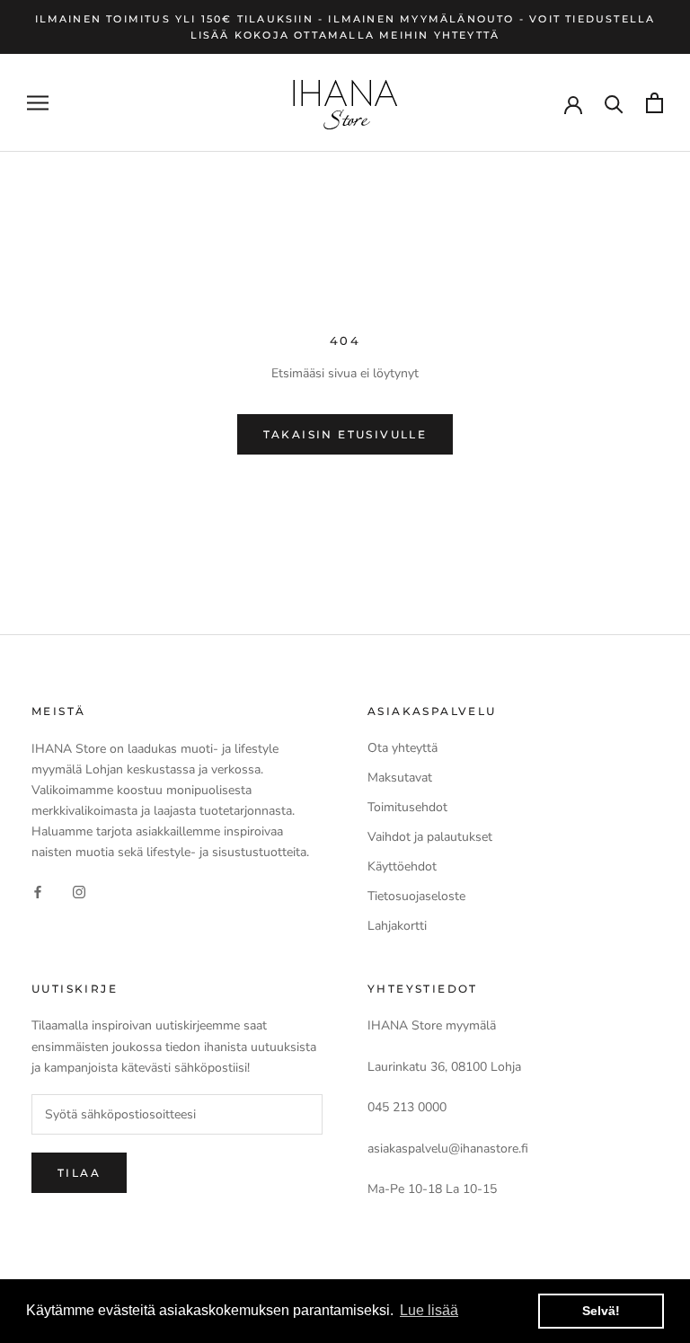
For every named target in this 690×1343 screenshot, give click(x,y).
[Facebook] (37, 890)
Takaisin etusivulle (345, 434)
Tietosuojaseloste (416, 896)
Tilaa (79, 1173)
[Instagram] (79, 890)
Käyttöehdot (402, 866)
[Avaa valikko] (38, 102)
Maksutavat (399, 777)
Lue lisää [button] (429, 1310)
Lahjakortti (397, 925)
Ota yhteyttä (402, 747)
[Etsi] (614, 102)
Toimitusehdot (407, 807)
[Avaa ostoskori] (654, 103)
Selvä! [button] (601, 1310)
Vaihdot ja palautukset (429, 836)
